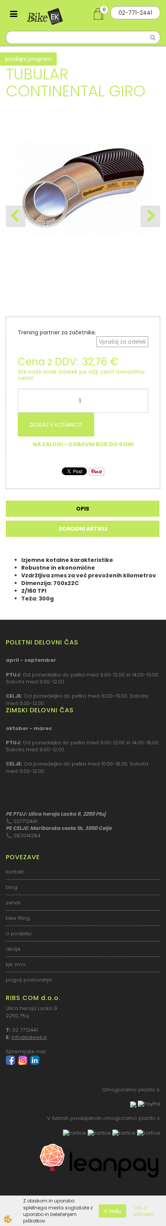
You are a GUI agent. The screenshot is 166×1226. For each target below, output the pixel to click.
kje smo (15, 964)
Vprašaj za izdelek (122, 342)
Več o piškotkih (144, 1211)
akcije (13, 949)
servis (13, 902)
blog (11, 887)
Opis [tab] (82, 509)
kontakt (15, 871)
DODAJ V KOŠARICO (56, 424)
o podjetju (19, 933)
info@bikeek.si (29, 1037)
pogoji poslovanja (29, 979)
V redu (112, 1211)
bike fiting (18, 918)
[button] (150, 216)
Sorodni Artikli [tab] (83, 529)
